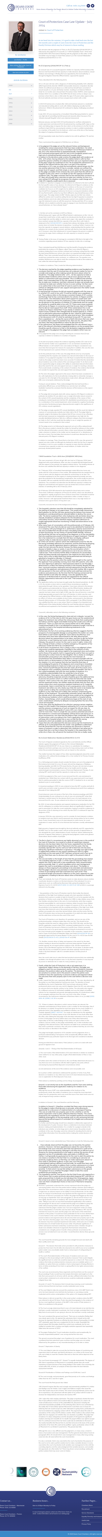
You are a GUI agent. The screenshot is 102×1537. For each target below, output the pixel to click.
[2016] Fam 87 (64, 937)
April (10, 94)
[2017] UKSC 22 (63, 885)
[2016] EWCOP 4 (56, 223)
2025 (10, 98)
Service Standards (88, 1513)
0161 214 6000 (79, 5)
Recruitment (86, 1509)
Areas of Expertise (47, 9)
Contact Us (90, 9)
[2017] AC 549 (74, 885)
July (10, 89)
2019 (10, 123)
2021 (10, 115)
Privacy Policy (86, 1524)
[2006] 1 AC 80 (50, 998)
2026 (10, 85)
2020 (10, 119)
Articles (70, 9)
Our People (57, 9)
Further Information (80, 9)
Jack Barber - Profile (20, 60)
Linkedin (88, 5)
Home (39, 9)
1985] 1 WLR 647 (57, 1012)
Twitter (92, 5)
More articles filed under (20, 66)
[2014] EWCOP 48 (83, 933)
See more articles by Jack (21, 72)
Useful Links (85, 1520)
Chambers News (87, 1505)
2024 (10, 103)
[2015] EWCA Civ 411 (51, 937)
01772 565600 (10, 1516)
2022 (10, 111)
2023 (10, 107)
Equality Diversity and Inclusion (92, 1516)
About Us (65, 9)
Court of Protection (55, 30)
